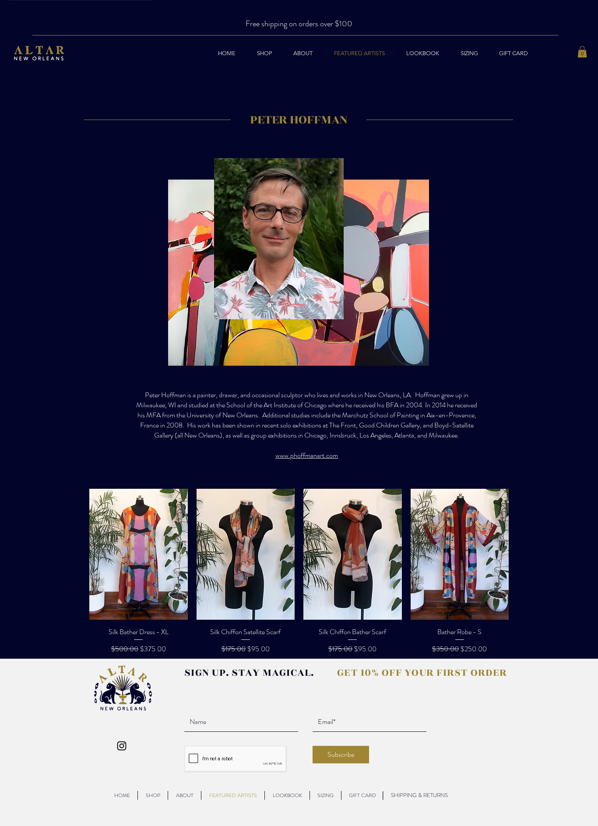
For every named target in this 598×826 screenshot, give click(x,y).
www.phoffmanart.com (306, 455)
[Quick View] (138, 554)
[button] (582, 51)
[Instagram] (122, 746)
